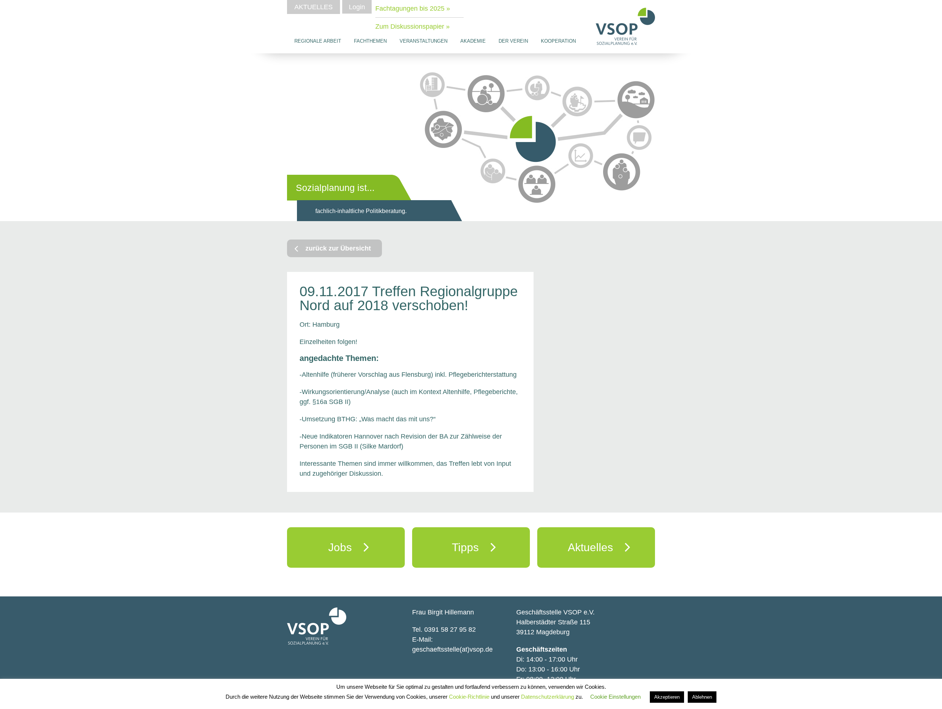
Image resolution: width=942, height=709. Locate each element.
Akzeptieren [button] (667, 697)
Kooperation (558, 41)
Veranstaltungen (423, 41)
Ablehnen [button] (702, 697)
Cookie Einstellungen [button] (615, 697)
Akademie (473, 41)
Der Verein (513, 41)
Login (357, 7)
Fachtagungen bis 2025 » (412, 8)
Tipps (471, 547)
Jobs (346, 547)
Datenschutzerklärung (548, 697)
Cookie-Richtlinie (470, 697)
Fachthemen (370, 41)
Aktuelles (313, 7)
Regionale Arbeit (317, 41)
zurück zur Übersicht (338, 248)
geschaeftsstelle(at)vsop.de (452, 649)
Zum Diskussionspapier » (412, 26)
